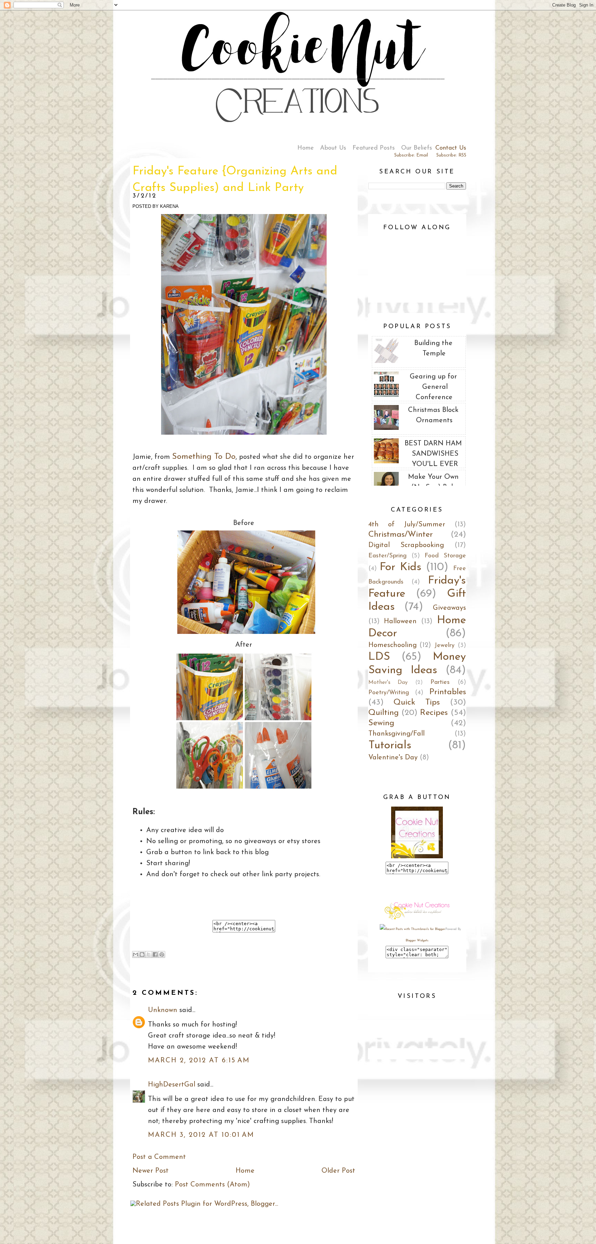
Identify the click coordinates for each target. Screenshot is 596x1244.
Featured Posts (373, 148)
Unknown (162, 1010)
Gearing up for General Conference (433, 387)
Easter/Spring (387, 556)
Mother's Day (388, 682)
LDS (379, 657)
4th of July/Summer (406, 524)
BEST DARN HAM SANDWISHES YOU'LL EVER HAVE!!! (433, 459)
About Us (333, 148)
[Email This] (135, 954)
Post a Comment (159, 1157)
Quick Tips (417, 702)
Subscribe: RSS (451, 155)
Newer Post (150, 1170)
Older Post (338, 1170)
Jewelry (444, 646)
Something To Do (204, 457)
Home (305, 148)
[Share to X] (148, 954)
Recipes (434, 713)
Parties (440, 682)
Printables (447, 692)
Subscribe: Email (411, 155)
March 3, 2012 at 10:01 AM (201, 1135)
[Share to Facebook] (155, 954)
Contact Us (450, 148)
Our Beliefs (416, 148)
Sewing (381, 723)
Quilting (383, 713)
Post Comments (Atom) (212, 1184)
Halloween (400, 621)
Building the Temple (433, 348)
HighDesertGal (171, 1084)
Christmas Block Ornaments (433, 415)
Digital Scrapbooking (406, 545)
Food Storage (445, 556)
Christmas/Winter (400, 534)
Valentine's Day (393, 757)
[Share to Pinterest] (161, 954)
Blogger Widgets (417, 940)
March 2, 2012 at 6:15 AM (199, 1060)
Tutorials (389, 745)
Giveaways (449, 608)
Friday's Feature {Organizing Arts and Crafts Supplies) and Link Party (234, 179)
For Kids (400, 567)
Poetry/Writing (388, 693)
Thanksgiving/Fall (396, 733)
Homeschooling (392, 645)
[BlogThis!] (142, 954)
